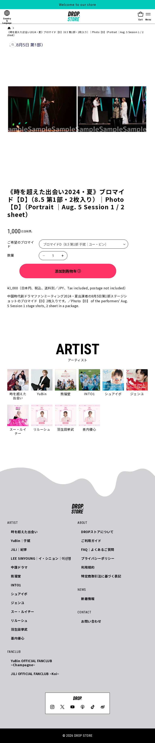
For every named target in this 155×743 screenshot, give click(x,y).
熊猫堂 (16, 576)
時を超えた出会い (24, 531)
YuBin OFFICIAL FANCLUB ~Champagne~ (31, 662)
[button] (148, 16)
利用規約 (87, 567)
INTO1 (16, 585)
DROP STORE (83, 736)
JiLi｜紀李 (19, 549)
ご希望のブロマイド (20, 244)
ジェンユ (17, 602)
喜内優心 (17, 638)
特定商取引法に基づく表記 (101, 576)
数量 (10, 255)
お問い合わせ (91, 621)
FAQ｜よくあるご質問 (97, 549)
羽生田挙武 (19, 629)
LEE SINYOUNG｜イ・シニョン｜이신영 (41, 558)
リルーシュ (19, 620)
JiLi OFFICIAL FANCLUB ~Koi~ (35, 673)
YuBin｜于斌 (20, 540)
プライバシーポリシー (97, 558)
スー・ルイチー (22, 611)
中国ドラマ (19, 567)
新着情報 (87, 598)
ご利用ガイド (91, 540)
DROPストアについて (97, 531)
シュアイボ (19, 593)
